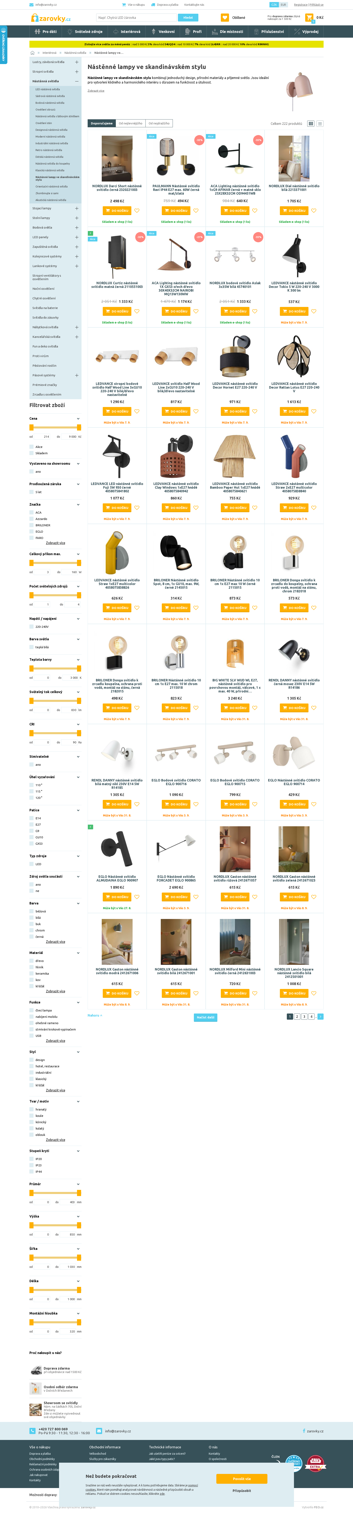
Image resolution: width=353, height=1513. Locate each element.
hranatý (41, 1109)
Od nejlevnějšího (130, 123)
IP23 (39, 1165)
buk (38, 924)
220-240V (42, 626)
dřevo (40, 961)
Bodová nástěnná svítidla (50, 102)
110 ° (39, 785)
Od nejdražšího (159, 123)
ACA (38, 512)
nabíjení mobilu (46, 1016)
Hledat (188, 17)
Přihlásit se (317, 4)
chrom (40, 930)
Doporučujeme (102, 123)
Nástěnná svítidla (75, 52)
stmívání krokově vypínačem (56, 1029)
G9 (37, 831)
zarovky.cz (315, 1431)
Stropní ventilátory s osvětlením (46, 277)
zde (162, 1493)
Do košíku (120, 210)
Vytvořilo (313, 1507)
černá (40, 936)
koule (39, 1115)
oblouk (40, 1134)
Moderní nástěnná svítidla (50, 136)
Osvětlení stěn (44, 123)
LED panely (40, 237)
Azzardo (41, 519)
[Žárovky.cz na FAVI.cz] (316, 1463)
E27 (38, 824)
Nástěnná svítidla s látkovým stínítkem (57, 116)
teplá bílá (42, 647)
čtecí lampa (44, 1010)
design (40, 1060)
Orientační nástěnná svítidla (52, 186)
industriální (43, 1072)
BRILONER (43, 525)
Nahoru (94, 1015)
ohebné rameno (47, 1023)
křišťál (40, 986)
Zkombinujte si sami (47, 193)
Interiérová (49, 52)
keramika (42, 973)
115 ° (39, 791)
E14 (38, 818)
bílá (38, 917)
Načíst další (205, 1017)
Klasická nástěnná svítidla (50, 170)
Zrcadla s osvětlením (46, 394)
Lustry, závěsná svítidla (48, 62)
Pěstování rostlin (44, 365)
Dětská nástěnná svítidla (49, 157)
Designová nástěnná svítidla (51, 130)
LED (38, 864)
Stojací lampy (41, 208)
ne (37, 891)
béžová (41, 911)
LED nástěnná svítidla (48, 89)
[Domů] (32, 53)
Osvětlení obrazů (45, 109)
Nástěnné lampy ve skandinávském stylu (57, 178)
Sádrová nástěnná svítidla (50, 96)
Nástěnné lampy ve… (108, 52)
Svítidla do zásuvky (45, 317)
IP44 (39, 1171)
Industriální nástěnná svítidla (52, 143)
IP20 (39, 1159)
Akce (39, 447)
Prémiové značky (44, 385)
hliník (39, 967)
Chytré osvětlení (44, 298)
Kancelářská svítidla (46, 336)
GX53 (39, 843)
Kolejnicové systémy (46, 256)
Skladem (42, 453)
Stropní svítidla (43, 71)
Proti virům (40, 356)
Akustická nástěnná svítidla (51, 200)
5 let (39, 492)
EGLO (39, 531)
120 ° (39, 797)
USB (38, 1035)
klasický (41, 1079)
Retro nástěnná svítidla (49, 150)
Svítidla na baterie (45, 308)
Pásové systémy (43, 375)
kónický (41, 1122)
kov (38, 980)
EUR (283, 4)
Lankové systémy (44, 266)
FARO (39, 538)
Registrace (301, 4)
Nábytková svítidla (45, 327)
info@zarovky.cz (46, 4)
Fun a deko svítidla (45, 346)
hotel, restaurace (47, 1066)
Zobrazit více (96, 90)
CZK (274, 4)
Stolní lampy (41, 218)
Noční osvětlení (43, 288)
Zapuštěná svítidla (45, 246)
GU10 (39, 837)
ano (38, 471)
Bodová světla (42, 227)
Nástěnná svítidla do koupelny (53, 163)
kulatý (40, 1128)
